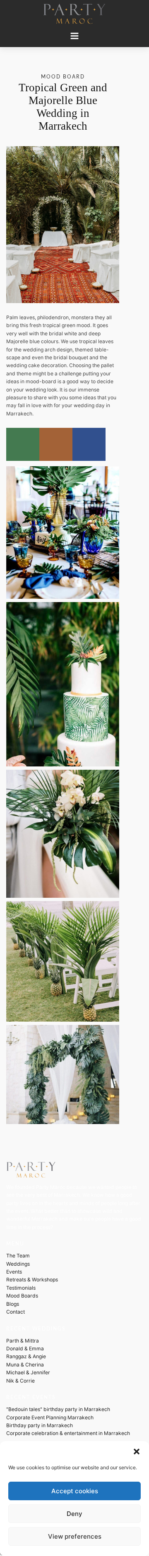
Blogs (12, 1304)
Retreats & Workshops (32, 1279)
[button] (136, 1451)
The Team (18, 1255)
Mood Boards (22, 1296)
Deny (74, 1514)
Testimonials (21, 1288)
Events (14, 1272)
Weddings (18, 1264)
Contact (15, 1312)
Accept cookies (74, 1491)
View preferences (74, 1536)
